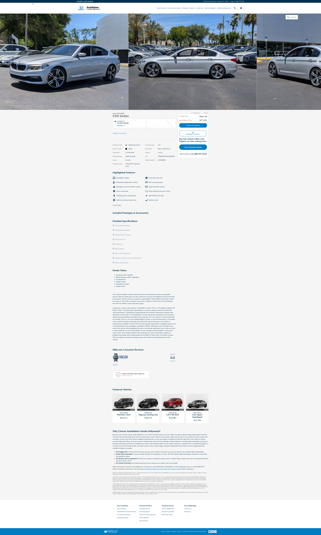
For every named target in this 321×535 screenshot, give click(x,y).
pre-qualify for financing (151, 469)
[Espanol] (33, 4)
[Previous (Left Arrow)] (3, 62)
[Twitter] (215, 531)
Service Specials (144, 511)
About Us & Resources (224, 8)
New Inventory (161, 8)
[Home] (81, 8)
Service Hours (143, 520)
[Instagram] (212, 531)
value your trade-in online (172, 469)
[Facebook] (209, 531)
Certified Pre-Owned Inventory (126, 511)
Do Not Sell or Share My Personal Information (194, 531)
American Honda (165, 531)
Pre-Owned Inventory (174, 8)
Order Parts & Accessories (147, 514)
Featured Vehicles (122, 517)
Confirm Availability (193, 125)
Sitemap (173, 531)
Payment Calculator (168, 511)
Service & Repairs (210, 8)
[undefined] (144, 375)
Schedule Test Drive (193, 134)
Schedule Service (144, 508)
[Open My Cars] (241, 8)
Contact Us (187, 508)
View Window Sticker (193, 147)
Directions (187, 511)
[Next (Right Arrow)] (318, 62)
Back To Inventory (120, 133)
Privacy (115, 365)
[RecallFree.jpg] (131, 375)
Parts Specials (143, 517)
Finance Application (168, 508)
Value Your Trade (167, 514)
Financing (185, 8)
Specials (192, 8)
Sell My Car (199, 8)
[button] (144, 226)
